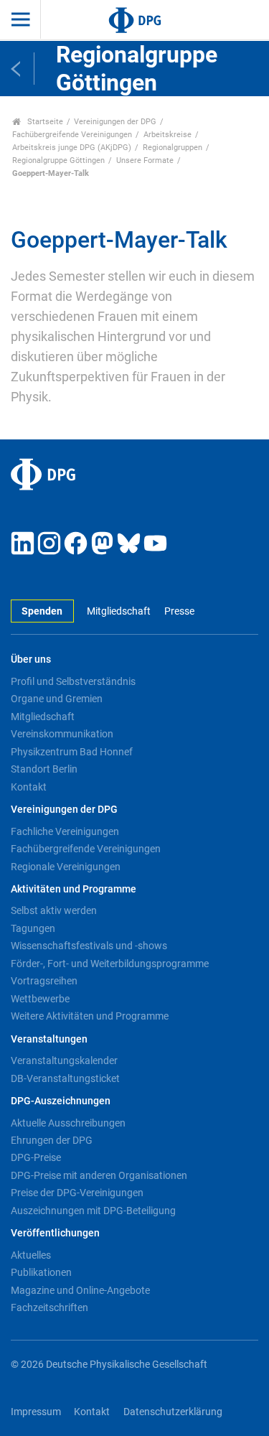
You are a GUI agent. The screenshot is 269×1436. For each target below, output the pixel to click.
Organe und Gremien (57, 698)
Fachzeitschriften (49, 1307)
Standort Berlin (44, 769)
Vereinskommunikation (62, 734)
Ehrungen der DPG (52, 1140)
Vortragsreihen (44, 981)
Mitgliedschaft (119, 611)
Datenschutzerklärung (172, 1412)
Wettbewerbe (40, 998)
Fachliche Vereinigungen (65, 831)
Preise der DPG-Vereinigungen (77, 1192)
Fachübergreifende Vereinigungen (72, 134)
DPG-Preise (36, 1157)
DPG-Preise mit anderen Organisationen (99, 1175)
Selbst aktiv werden (54, 910)
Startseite (44, 121)
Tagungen (33, 928)
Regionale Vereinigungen (66, 866)
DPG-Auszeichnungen (60, 1101)
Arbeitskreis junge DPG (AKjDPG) (71, 147)
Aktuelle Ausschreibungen (68, 1123)
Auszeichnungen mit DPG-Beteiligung (93, 1210)
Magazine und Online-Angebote (80, 1290)
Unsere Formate (145, 160)
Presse (179, 611)
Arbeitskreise (167, 134)
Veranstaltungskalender (64, 1060)
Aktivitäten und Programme (73, 889)
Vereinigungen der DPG (115, 121)
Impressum (36, 1412)
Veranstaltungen (49, 1039)
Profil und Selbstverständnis (73, 681)
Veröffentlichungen (55, 1233)
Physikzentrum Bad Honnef (72, 751)
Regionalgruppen (172, 147)
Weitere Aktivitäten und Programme (90, 1016)
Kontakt (29, 787)
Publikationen (41, 1272)
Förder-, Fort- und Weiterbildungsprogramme (110, 963)
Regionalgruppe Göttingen (58, 160)
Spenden (42, 611)
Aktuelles (31, 1255)
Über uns (31, 659)
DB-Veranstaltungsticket (65, 1078)
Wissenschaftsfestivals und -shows (89, 945)
